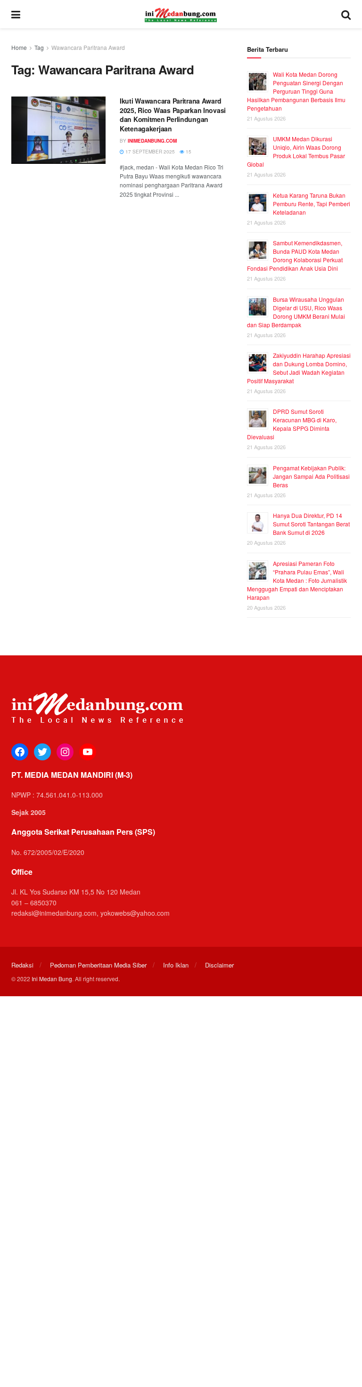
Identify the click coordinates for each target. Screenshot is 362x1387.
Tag (39, 47)
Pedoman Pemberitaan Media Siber (98, 964)
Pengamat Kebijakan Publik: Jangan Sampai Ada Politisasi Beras (311, 476)
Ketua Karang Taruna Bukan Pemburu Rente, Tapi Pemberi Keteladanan (311, 203)
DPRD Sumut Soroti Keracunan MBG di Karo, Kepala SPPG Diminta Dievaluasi (292, 424)
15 (187, 151)
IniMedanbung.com (152, 140)
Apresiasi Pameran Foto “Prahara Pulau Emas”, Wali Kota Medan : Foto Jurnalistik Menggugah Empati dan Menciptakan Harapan (297, 580)
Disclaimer (219, 964)
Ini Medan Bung (52, 979)
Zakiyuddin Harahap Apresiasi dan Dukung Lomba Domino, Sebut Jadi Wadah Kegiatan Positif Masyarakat (299, 368)
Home (19, 47)
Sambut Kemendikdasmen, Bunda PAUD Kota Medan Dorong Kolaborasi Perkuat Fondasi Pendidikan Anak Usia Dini (295, 255)
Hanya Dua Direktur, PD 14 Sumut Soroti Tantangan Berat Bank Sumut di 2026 (311, 523)
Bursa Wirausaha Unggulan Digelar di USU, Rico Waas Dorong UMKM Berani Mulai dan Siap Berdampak (296, 312)
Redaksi (22, 964)
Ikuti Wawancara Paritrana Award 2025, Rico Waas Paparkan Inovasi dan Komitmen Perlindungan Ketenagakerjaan (173, 114)
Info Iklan (176, 964)
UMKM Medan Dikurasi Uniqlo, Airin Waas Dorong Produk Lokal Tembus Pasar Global (296, 151)
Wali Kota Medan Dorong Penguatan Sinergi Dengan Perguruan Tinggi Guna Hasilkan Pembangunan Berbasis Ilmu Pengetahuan (296, 91)
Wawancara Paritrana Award (88, 47)
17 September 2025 (149, 151)
